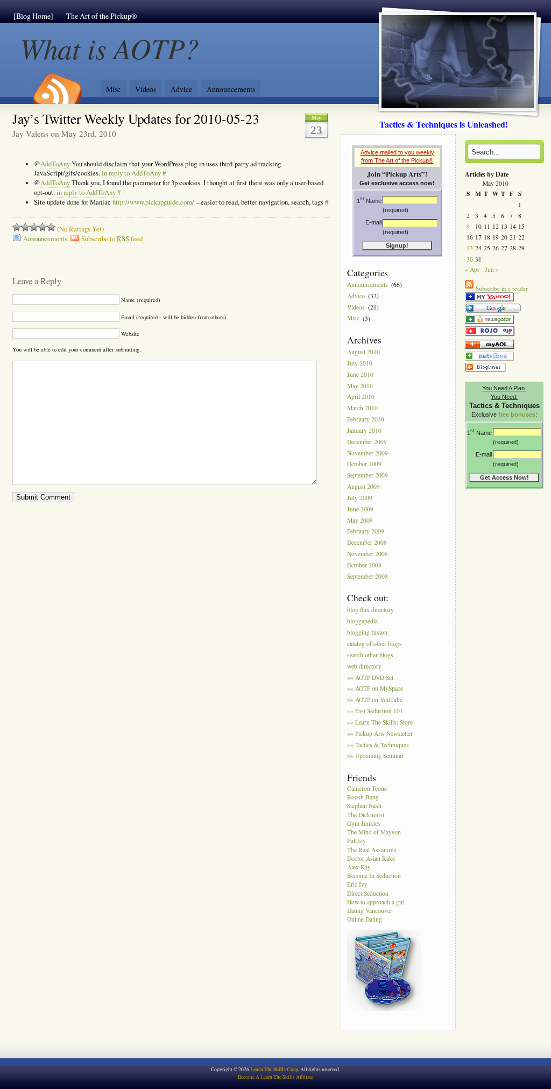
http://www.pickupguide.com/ (153, 202)
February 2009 (365, 532)
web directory (364, 666)
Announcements (231, 89)
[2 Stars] (25, 227)
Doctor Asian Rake (371, 858)
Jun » (492, 269)
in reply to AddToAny (131, 173)
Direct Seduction (367, 893)
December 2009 (367, 442)
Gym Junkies (363, 823)
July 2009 (359, 498)
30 (470, 259)
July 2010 (359, 363)
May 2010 (360, 386)
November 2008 (367, 554)
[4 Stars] (42, 227)
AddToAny (55, 163)
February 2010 (365, 419)
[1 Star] (16, 227)
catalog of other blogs (374, 644)
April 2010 (361, 397)
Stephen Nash (364, 806)
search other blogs (370, 655)
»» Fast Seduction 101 (375, 711)
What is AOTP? (110, 48)
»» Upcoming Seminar (375, 756)
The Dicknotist (365, 815)
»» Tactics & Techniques (378, 745)
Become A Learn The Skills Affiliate (275, 1076)
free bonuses (516, 414)
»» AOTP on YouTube (374, 700)
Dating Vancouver (369, 911)
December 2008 (367, 543)
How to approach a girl (376, 902)
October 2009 (364, 464)
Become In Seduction (374, 876)
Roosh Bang (363, 797)
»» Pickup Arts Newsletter (380, 733)
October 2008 (364, 565)
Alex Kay (359, 867)
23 (470, 248)
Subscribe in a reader (502, 288)
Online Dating (364, 919)
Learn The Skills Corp (274, 1069)
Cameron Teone (367, 788)
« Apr (472, 269)
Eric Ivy (357, 884)
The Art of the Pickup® (101, 16)
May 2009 (360, 520)
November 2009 (367, 453)
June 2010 (360, 374)
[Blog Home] (33, 16)
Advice (181, 89)
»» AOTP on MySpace (375, 689)
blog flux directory (370, 610)
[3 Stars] (34, 227)
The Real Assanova (371, 850)
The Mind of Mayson (374, 832)
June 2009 (360, 509)
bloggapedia (362, 621)
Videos (145, 89)
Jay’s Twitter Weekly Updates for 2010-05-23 (135, 118)
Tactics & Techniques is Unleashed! (443, 124)
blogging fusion (367, 632)
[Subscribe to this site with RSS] (56, 85)
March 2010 (362, 408)
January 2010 (364, 430)
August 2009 (363, 486)
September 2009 (367, 476)
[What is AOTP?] (489, 301)
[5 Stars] (51, 227)
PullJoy (356, 841)
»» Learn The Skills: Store (380, 722)
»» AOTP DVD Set (370, 677)
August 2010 (363, 352)
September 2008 (367, 576)
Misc (113, 89)
